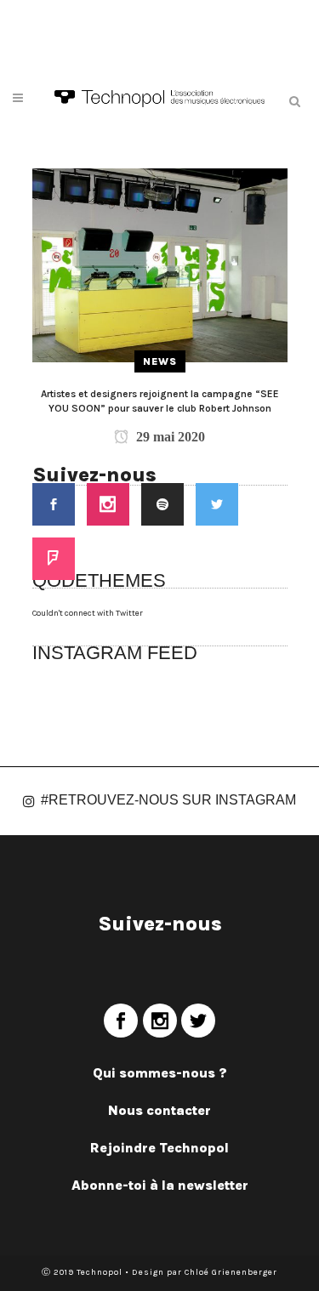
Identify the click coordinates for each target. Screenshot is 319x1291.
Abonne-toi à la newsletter (159, 1185)
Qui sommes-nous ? (160, 1073)
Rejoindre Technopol (159, 1148)
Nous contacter (159, 1110)
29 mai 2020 (169, 436)
